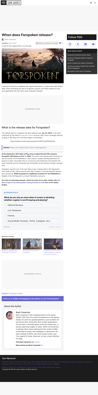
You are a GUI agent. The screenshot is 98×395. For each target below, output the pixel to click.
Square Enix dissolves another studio (78, 55)
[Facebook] (85, 44)
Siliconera (44, 362)
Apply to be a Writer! (53, 367)
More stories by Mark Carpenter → (29, 345)
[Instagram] (70, 44)
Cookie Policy (22, 367)
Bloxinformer (47, 364)
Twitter (15, 299)
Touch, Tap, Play (29, 364)
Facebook (25, 299)
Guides (19, 293)
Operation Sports (7, 364)
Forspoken (13, 293)
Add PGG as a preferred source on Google (47, 43)
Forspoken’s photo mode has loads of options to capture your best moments (53, 252)
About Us (5, 367)
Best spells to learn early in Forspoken (79, 71)
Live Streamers (14, 210)
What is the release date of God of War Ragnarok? (28, 147)
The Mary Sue (18, 364)
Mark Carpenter (10, 39)
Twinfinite (5, 362)
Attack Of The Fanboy (23, 362)
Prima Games (36, 362)
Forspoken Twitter (26, 135)
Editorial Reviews (15, 205)
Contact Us (12, 367)
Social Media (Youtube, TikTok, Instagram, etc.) (29, 221)
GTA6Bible (56, 364)
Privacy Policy (31, 367)
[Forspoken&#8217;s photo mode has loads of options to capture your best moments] (53, 243)
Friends (11, 216)
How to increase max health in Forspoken (80, 63)
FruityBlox (39, 364)
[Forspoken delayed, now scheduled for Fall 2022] (11, 243)
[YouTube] (93, 44)
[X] (77, 44)
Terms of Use (41, 367)
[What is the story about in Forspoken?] (32, 243)
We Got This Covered (55, 362)
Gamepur (12, 362)
